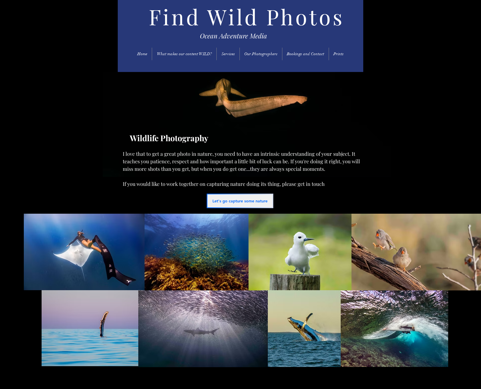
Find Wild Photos (246, 16)
